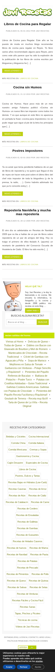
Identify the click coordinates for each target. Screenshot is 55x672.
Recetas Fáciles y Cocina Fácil (27, 600)
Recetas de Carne (40, 502)
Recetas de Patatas (27, 561)
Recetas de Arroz (38, 489)
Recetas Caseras (17, 489)
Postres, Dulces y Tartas (27, 476)
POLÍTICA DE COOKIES (38, 641)
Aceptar (9, 667)
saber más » (33, 310)
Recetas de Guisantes (27, 535)
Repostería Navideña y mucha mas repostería (27, 212)
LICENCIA (23, 637)
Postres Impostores (27, 150)
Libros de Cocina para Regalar (27, 24)
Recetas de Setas (39, 587)
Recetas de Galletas (27, 522)
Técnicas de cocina (27, 620)
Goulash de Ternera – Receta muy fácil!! (26, 398)
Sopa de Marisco (37, 360)
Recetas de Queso (16, 581)
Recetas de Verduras (27, 594)
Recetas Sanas (27, 607)
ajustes (39, 661)
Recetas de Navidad (17, 554)
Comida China (18, 443)
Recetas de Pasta (39, 554)
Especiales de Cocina (37, 463)
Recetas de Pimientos (18, 574)
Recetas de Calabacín (17, 502)
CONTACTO (33, 637)
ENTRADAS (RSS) (11, 637)
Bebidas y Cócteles (16, 436)
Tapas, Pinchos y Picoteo (27, 613)
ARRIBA (23, 647)
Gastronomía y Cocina (27, 456)
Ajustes (38, 667)
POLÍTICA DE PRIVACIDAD (17, 641)
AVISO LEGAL (44, 637)
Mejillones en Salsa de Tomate (26, 364)
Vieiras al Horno (14, 341)
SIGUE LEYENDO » (12, 71)
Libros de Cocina (29, 78)
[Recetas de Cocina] (27, 18)
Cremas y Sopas (38, 449)
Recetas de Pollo (40, 574)
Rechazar (24, 667)
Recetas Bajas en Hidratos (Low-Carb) (27, 482)
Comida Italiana (36, 443)
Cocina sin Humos (27, 87)
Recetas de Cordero (27, 508)
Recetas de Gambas (27, 528)
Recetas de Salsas (17, 587)
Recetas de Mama (38, 548)
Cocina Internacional (39, 436)
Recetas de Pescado (27, 567)
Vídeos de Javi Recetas (27, 626)
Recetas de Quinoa (38, 581)
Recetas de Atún (17, 495)
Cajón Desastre (15, 463)
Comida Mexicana (17, 449)
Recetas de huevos (16, 548)
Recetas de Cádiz (37, 495)
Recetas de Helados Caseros (27, 541)
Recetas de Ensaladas (27, 515)
